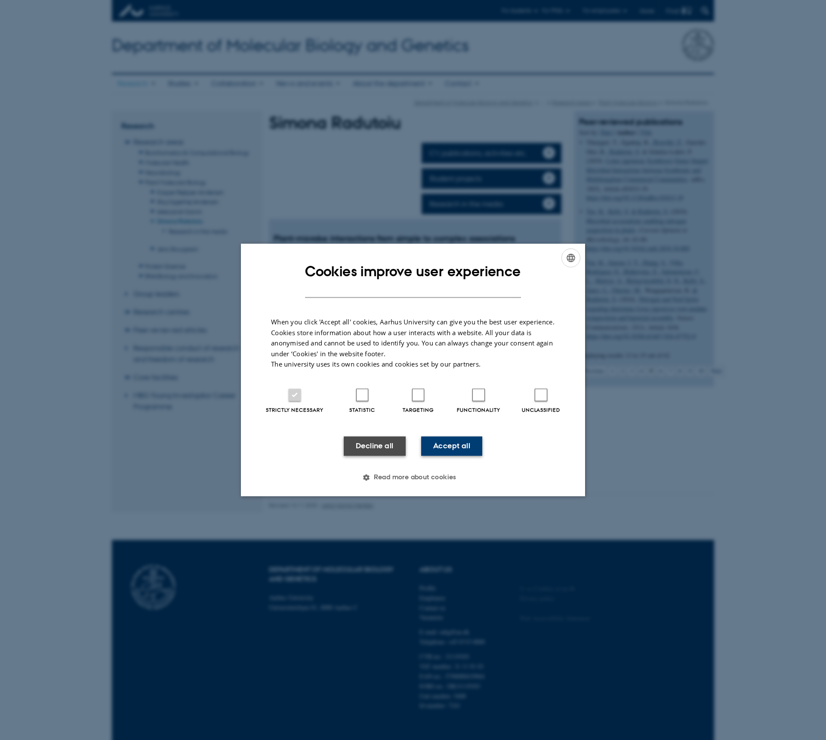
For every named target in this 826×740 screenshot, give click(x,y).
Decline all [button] (374, 445)
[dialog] (413, 370)
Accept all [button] (451, 445)
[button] (413, 477)
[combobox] (571, 257)
